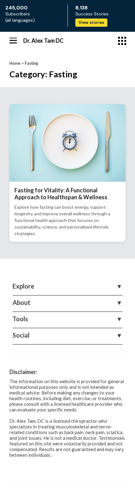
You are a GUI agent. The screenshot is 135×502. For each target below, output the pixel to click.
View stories (91, 22)
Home (14, 63)
